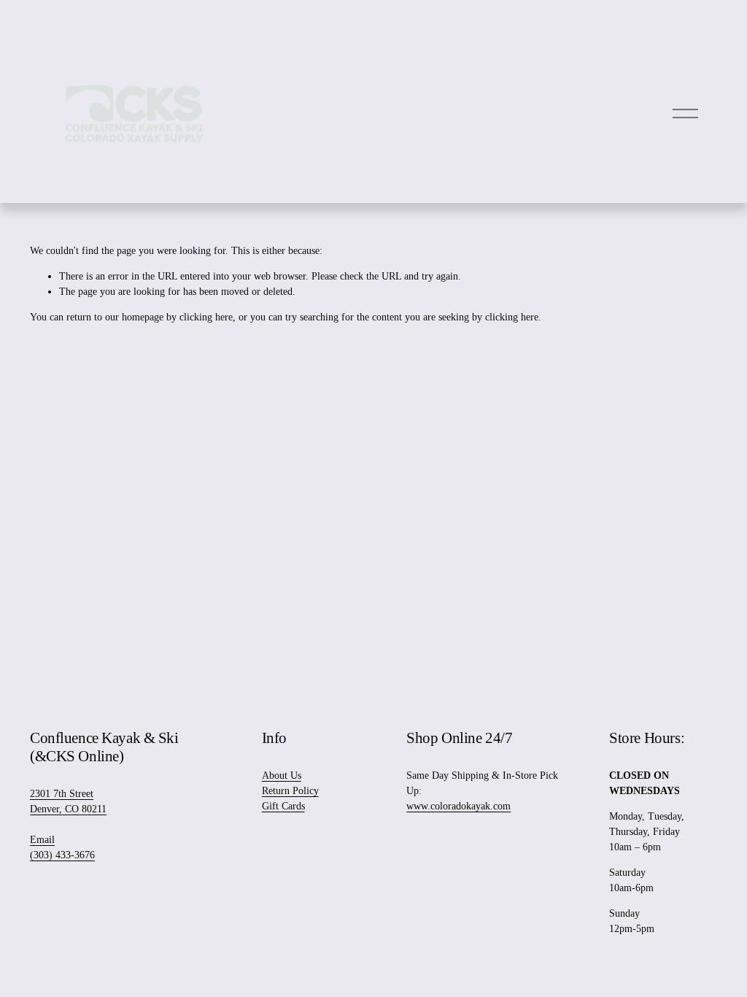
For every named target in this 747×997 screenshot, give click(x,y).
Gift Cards (283, 806)
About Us (281, 775)
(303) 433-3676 (62, 855)
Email (42, 839)
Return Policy (290, 790)
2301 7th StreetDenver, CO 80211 (68, 801)
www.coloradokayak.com (458, 806)
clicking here (206, 317)
